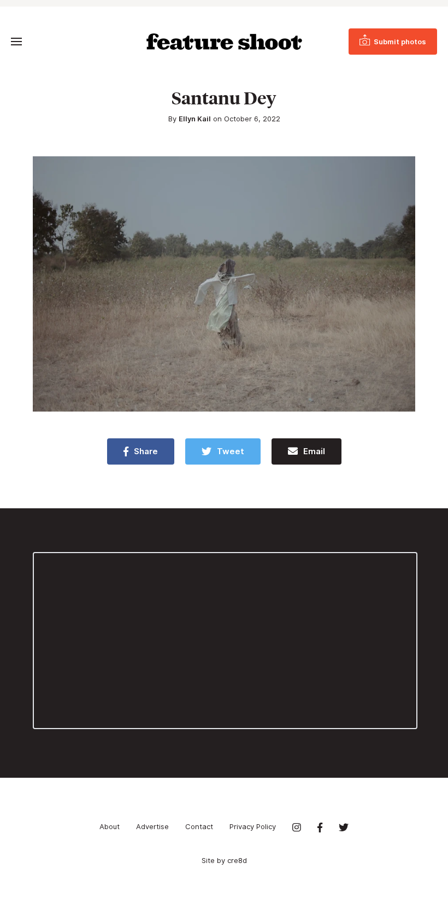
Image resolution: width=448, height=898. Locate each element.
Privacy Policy (252, 826)
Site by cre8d (224, 860)
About (109, 826)
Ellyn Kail (195, 118)
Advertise (152, 826)
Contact (199, 826)
